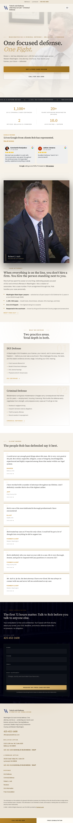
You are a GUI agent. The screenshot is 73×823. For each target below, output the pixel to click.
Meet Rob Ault (10, 313)
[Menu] (67, 7)
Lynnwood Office (11, 755)
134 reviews (50, 166)
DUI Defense (12, 378)
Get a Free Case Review (36, 69)
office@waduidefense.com (11, 735)
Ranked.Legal (40, 807)
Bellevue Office (11, 739)
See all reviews (9, 141)
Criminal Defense (15, 421)
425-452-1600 (44, 1)
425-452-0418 (8, 765)
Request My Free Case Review (36, 687)
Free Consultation (9, 792)
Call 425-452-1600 (36, 76)
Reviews (6, 785)
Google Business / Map (24, 750)
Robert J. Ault (8, 781)
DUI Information (8, 788)
